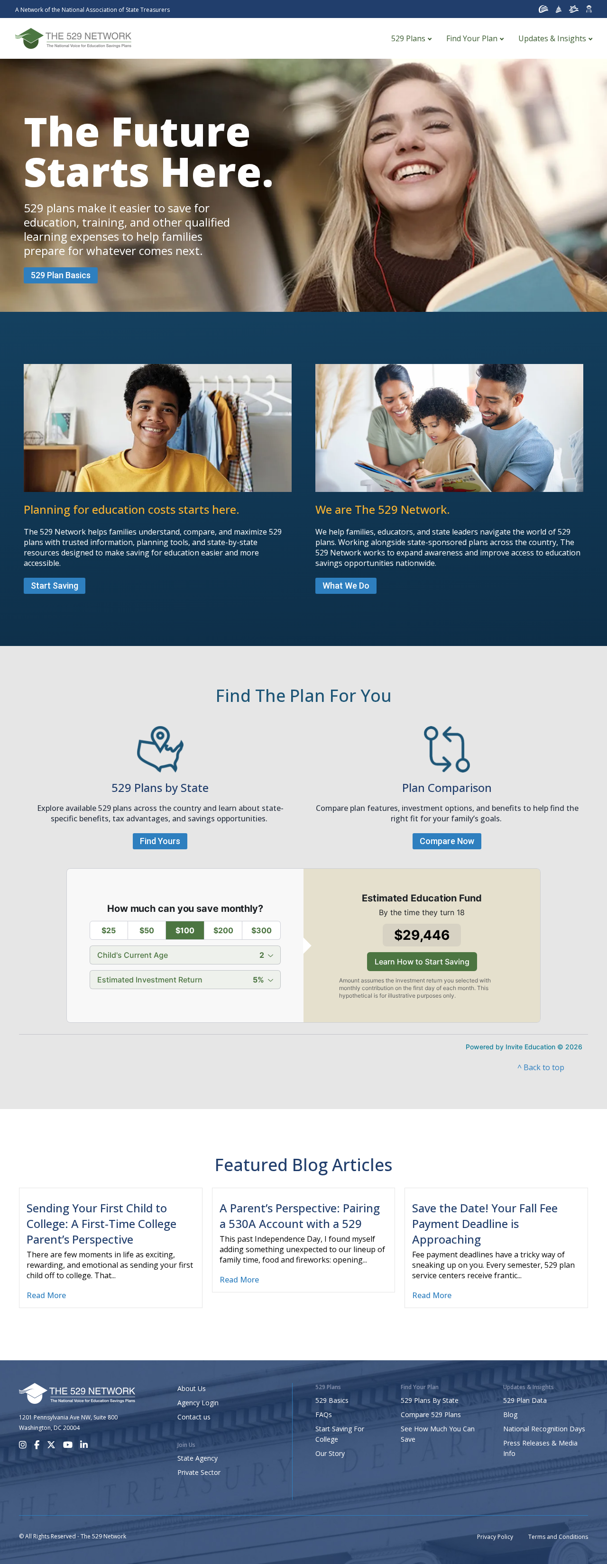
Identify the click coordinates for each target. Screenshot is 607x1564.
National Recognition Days (544, 1428)
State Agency (197, 1458)
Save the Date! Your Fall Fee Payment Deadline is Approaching (485, 1223)
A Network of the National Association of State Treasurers (92, 10)
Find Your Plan (471, 38)
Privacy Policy (495, 1537)
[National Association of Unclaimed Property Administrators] (543, 9)
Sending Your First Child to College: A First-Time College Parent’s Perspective (101, 1223)
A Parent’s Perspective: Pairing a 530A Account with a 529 (300, 1215)
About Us (191, 1388)
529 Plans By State (430, 1400)
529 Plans (408, 38)
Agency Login (198, 1402)
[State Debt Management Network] (559, 9)
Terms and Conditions (558, 1537)
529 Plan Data (525, 1400)
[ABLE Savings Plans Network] (574, 9)
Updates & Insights (552, 38)
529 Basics (332, 1400)
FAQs (323, 1414)
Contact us (194, 1416)
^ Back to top (540, 1067)
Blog (510, 1414)
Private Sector (199, 1472)
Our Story (330, 1453)
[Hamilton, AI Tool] (589, 9)
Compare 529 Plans (431, 1414)
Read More (46, 1295)
